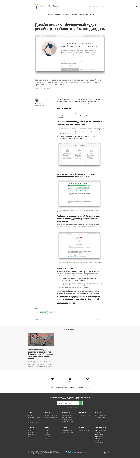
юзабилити (51, 312)
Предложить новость (67, 430)
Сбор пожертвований (67, 417)
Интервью (74, 14)
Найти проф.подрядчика (68, 421)
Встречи (98, 6)
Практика (92, 6)
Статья (37, 21)
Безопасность (66, 14)
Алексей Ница (39, 104)
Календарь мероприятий (51, 417)
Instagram (100, 434)
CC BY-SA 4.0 (39, 453)
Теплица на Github (100, 417)
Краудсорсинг (43, 312)
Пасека (29, 436)
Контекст (57, 14)
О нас (103, 6)
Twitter (99, 440)
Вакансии (47, 434)
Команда (47, 432)
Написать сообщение (83, 430)
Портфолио (47, 436)
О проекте (47, 430)
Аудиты (30, 430)
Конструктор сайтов (67, 415)
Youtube (99, 438)
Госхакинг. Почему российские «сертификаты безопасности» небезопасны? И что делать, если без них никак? (41, 354)
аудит (37, 312)
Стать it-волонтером (100, 415)
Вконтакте (100, 436)
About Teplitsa (48, 438)
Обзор (37, 347)
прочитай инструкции (73, 385)
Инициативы (50, 14)
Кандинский (31, 432)
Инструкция (31, 347)
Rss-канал (100, 442)
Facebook (99, 432)
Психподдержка (83, 14)
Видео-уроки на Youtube (51, 415)
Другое (92, 14)
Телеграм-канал (101, 430)
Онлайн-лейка (31, 434)
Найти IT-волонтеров (67, 419)
